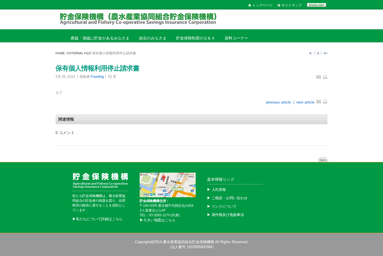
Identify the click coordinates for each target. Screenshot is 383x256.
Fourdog (97, 76)
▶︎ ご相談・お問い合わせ (227, 198)
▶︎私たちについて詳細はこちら (97, 219)
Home (60, 53)
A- (310, 53)
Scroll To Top (323, 159)
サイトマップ (292, 5)
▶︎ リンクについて (222, 206)
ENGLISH (316, 5)
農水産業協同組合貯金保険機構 (188, 242)
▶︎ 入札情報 (216, 189)
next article (305, 102)
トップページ (262, 5)
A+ (325, 53)
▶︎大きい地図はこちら (158, 220)
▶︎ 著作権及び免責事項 (225, 215)
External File (79, 53)
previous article (279, 102)
